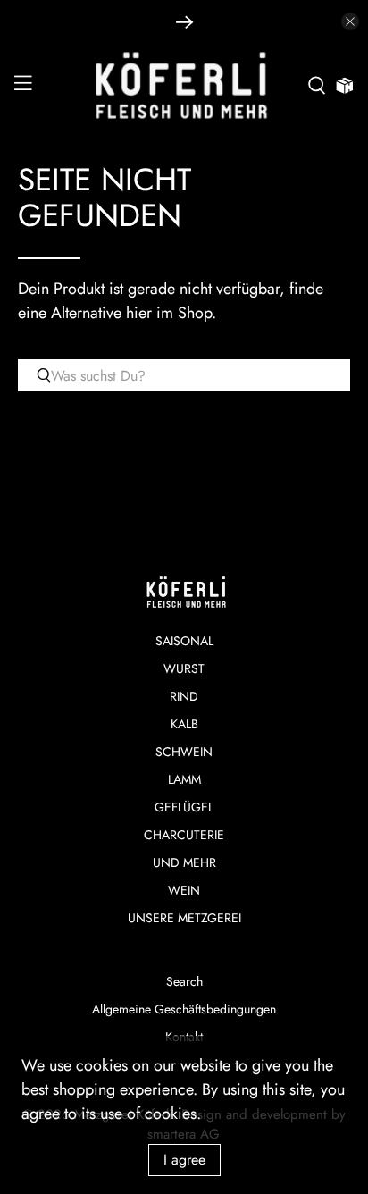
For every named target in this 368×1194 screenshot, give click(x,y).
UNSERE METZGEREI (184, 918)
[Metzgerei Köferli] (184, 85)
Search (184, 981)
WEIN (184, 890)
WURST (184, 668)
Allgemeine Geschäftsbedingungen (184, 1009)
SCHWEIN (184, 752)
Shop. (197, 312)
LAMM (184, 779)
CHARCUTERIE (184, 835)
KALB (184, 724)
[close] (350, 21)
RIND (184, 696)
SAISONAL (184, 641)
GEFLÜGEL (184, 807)
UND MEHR (184, 862)
